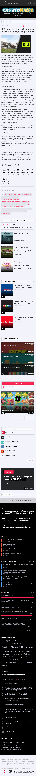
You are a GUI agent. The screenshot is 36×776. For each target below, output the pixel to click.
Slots (14, 660)
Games (11, 651)
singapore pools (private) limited (16, 206)
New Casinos (13, 657)
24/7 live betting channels (10, 194)
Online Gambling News (7, 204)
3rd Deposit (16, 641)
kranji (17, 197)
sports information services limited (10, 211)
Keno (29, 651)
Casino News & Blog (9, 190)
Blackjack (10, 644)
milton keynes (25, 201)
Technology (23, 211)
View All (30, 281)
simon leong (26, 204)
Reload (27, 657)
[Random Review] (5, 25)
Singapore (4, 206)
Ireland (12, 197)
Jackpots (25, 651)
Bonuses (18, 643)
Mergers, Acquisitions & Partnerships (11, 201)
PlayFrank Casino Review (16, 749)
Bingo (27, 641)
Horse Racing (5, 197)
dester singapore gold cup (24, 194)
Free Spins (5, 651)
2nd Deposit (6, 641)
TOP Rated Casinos (23, 660)
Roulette (4, 660)
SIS (15, 208)
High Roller (18, 651)
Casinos (31, 647)
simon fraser (18, 204)
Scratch (9, 660)
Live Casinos (7, 654)
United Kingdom (6, 213)
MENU (12, 3)
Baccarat (23, 641)
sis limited (20, 208)
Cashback (24, 644)
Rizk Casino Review (15, 747)
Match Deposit (18, 654)
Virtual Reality (19, 663)
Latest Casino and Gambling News (10, 199)
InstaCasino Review (15, 744)
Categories (5, 674)
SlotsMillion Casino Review (17, 742)
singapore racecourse (7, 208)
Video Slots (11, 663)
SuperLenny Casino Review (17, 745)
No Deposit (21, 657)
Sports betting (28, 208)
